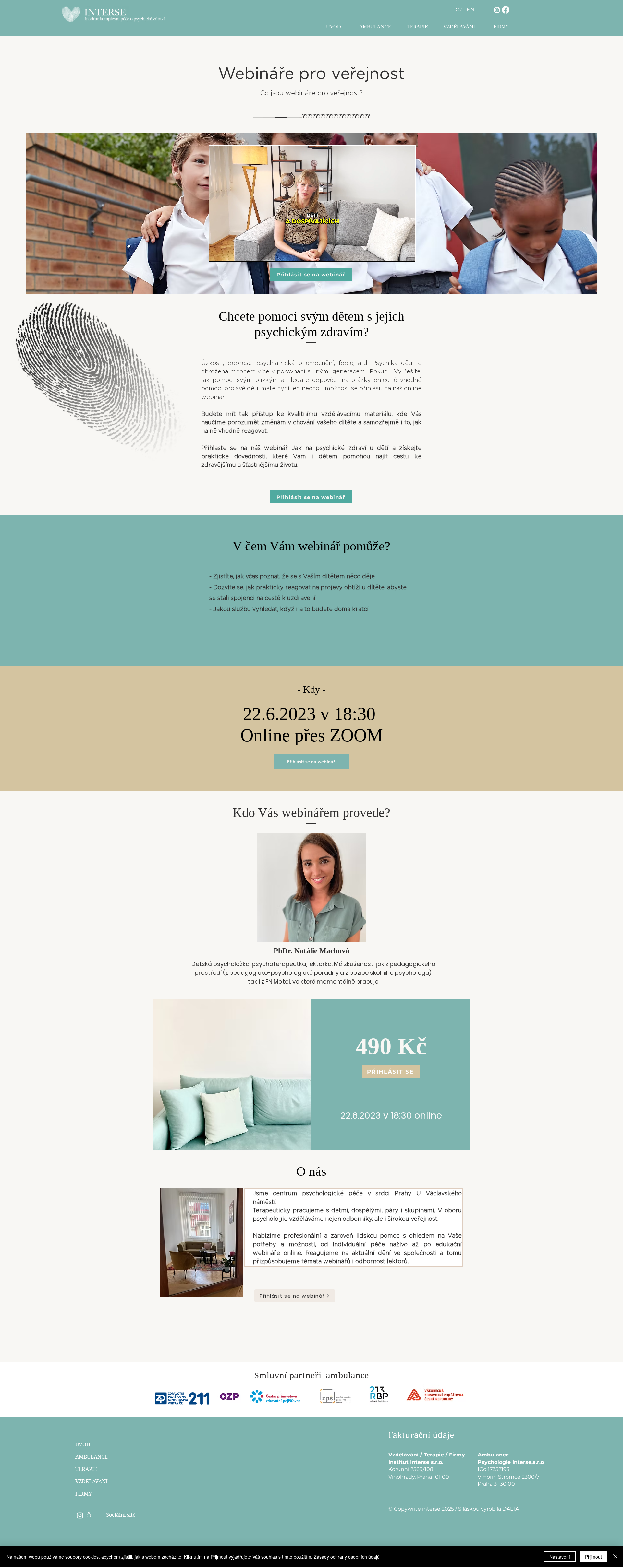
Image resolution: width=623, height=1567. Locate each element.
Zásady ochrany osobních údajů (347, 1556)
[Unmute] (229, 253)
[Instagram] (497, 10)
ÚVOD (82, 1445)
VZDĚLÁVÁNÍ (91, 1482)
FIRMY (83, 1494)
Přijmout (593, 1556)
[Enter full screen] (406, 253)
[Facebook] (505, 10)
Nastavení (559, 1556)
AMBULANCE (91, 1457)
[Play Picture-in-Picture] (395, 253)
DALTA (510, 1509)
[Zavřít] (615, 1556)
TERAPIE (86, 1469)
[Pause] (218, 253)
